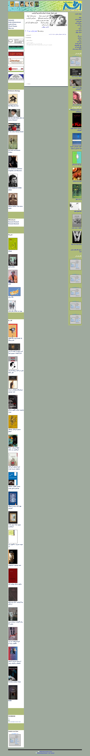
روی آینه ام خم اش (76, 164)
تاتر (80, 26)
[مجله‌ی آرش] (12, 265)
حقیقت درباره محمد (76, 228)
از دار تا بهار (78, 199)
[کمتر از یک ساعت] (76, 180)
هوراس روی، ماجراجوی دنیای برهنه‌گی (17, 741)
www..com (15, 733)
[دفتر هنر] (12, 309)
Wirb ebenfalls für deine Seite (14, 721)
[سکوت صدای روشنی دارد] (12, 582)
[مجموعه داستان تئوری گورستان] (76, 127)
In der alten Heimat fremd (15, 131)
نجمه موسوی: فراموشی (14, 565)
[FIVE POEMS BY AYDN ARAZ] (12, 186)
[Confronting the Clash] (12, 446)
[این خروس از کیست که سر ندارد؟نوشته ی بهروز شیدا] (14, 349)
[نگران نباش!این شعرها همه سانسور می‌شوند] (76, 145)
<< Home (28, 83)
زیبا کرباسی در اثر (77, 104)
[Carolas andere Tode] (12, 680)
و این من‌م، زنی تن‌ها (76, 244)
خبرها (80, 39)
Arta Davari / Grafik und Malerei (78, 320)
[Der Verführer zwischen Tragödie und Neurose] (12, 167)
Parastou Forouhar (78, 307)
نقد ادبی (79, 25)
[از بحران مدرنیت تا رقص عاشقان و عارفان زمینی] (12, 660)
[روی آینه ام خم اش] (76, 163)
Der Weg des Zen (13, 106)
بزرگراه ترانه (78, 23)
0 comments (28, 35)
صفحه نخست (78, 13)
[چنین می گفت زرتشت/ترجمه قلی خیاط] (12, 369)
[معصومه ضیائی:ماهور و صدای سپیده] (12, 408)
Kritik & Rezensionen (14, 22)
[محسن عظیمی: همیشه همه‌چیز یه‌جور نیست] (12, 485)
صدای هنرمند (78, 43)
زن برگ (79, 36)
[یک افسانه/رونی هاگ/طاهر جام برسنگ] (12, 337)
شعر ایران (34, 31)
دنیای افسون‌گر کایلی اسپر (78, 62)
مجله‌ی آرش (11, 266)
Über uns (11, 28)
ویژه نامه (79, 41)
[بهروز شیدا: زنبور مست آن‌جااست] (12, 504)
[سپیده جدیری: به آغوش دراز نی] (12, 543)
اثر (8, 718)
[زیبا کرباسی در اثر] (77, 103)
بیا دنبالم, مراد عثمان (78, 279)
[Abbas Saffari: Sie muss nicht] (12, 205)
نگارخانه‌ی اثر (78, 47)
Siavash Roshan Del (77, 293)
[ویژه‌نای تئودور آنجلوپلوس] (75, 85)
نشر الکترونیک (78, 45)
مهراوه (10, 251)
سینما (80, 28)
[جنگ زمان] (14, 295)
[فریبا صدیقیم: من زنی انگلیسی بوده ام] (12, 640)
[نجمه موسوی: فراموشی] (12, 563)
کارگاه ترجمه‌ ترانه (77, 49)
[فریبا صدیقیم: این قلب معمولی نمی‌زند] (12, 465)
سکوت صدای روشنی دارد (15, 584)
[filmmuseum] (16, 43)
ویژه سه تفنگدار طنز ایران (15, 311)
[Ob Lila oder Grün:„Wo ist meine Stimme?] (14, 116)
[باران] (12, 282)
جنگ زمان (11, 297)
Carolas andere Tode (14, 682)
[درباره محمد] (76, 226)
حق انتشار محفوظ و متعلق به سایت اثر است (57, 34)
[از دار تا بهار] (76, 198)
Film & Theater (12, 26)
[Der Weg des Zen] (12, 104)
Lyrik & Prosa (12, 24)
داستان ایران (78, 19)
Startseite (11, 20)
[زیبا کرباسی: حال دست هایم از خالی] (12, 600)
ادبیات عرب (78, 30)
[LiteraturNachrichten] (16, 49)
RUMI (10, 700)
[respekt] (16, 71)
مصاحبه (79, 38)
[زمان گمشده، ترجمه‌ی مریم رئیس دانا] (12, 620)
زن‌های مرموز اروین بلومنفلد (77, 266)
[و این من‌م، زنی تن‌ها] (76, 243)
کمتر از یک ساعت (77, 181)
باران (9, 284)
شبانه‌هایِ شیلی (77, 211)
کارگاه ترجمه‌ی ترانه (76, 76)
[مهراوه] (12, 249)
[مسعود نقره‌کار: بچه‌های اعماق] (12, 428)
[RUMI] (12, 699)
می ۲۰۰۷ (27, 31)
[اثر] (9, 720)
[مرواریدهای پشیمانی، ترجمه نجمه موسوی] (12, 388)
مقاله (80, 17)
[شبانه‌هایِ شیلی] (75, 210)
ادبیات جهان (78, 32)
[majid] (14, 130)
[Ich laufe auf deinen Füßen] (12, 149)
